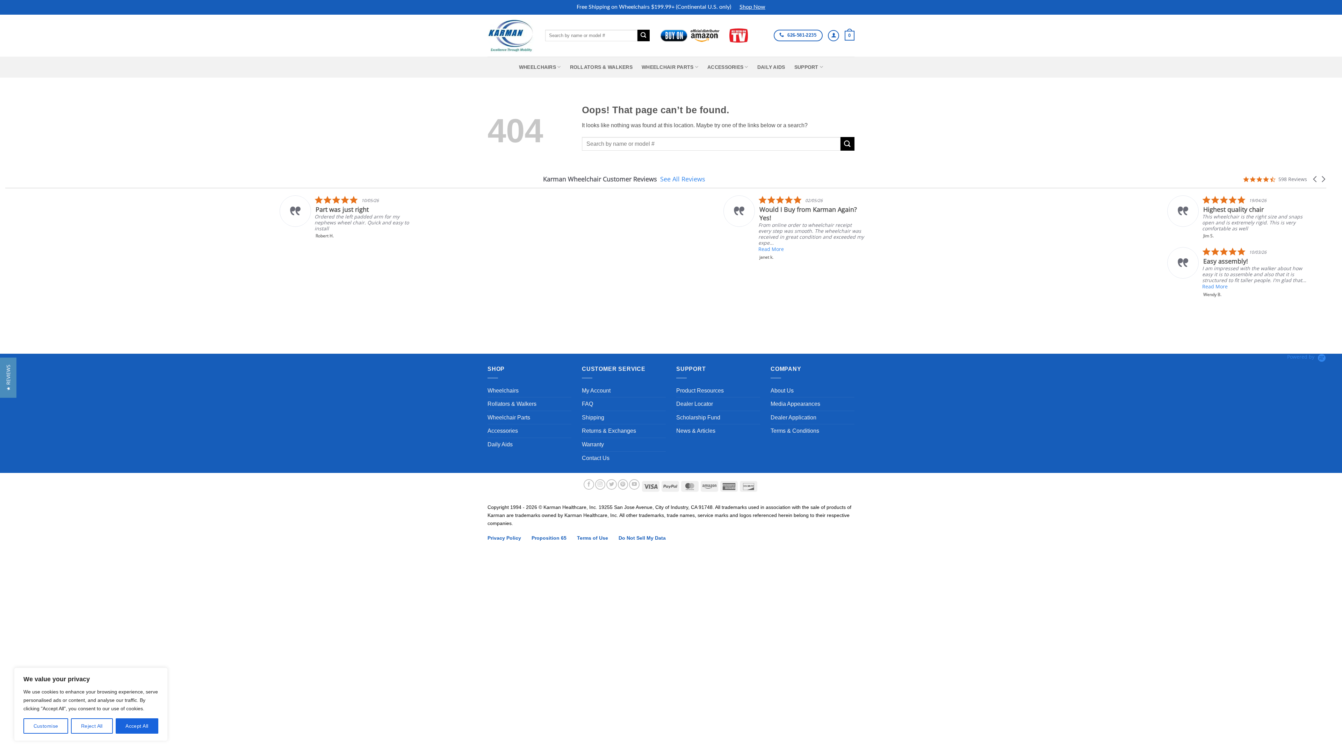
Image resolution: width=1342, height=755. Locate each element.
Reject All (92, 726)
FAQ (587, 404)
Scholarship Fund (698, 417)
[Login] (833, 35)
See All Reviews (682, 179)
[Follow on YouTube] (634, 484)
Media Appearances (795, 404)
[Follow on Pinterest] (623, 484)
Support (806, 67)
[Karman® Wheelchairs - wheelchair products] (511, 35)
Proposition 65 (549, 538)
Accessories (725, 67)
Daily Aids (771, 67)
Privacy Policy (504, 538)
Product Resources (700, 391)
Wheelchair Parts (668, 67)
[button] (849, 35)
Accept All (136, 726)
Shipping (593, 417)
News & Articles (695, 431)
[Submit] (643, 36)
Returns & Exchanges (609, 431)
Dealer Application (793, 417)
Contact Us (595, 458)
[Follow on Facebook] (589, 484)
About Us (782, 391)
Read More (497, 249)
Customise (46, 726)
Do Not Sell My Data (642, 538)
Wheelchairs (537, 67)
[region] (91, 704)
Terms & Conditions (795, 431)
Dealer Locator (694, 404)
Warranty (593, 444)
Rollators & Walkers (601, 67)
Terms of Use (592, 538)
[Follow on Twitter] (611, 484)
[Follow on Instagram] (600, 484)
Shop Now (752, 7)
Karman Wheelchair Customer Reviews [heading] (600, 179)
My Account (596, 391)
